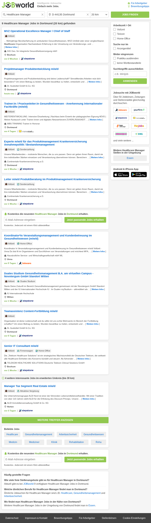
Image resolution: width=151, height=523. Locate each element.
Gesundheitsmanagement (38, 434)
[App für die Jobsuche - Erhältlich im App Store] (121, 174)
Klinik (54, 442)
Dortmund (46, 23)
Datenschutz (12, 518)
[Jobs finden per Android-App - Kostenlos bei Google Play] (139, 174)
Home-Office (123, 38)
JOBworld (28, 484)
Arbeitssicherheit (68, 434)
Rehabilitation (76, 442)
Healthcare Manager (16, 23)
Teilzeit (120, 34)
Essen (91, 505)
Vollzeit (121, 29)
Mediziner (34, 442)
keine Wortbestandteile (129, 63)
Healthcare (12, 434)
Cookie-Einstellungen (134, 518)
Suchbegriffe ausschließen (128, 69)
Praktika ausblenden (128, 58)
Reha (98, 442)
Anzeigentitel (124, 48)
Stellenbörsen (109, 518)
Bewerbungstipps (140, 6)
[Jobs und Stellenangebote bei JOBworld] (18, 5)
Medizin (13, 442)
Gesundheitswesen (94, 434)
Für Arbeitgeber (139, 3)
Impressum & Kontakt (36, 518)
